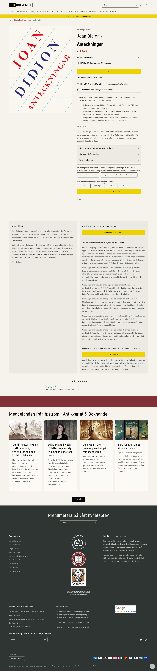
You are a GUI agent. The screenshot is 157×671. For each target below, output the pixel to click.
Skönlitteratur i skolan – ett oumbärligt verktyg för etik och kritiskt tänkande (25, 450)
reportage (97, 186)
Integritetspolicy (65, 666)
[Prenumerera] (95, 522)
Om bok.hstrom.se (15, 541)
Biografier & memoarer (88, 175)
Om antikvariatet (14, 560)
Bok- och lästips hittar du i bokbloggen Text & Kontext (26, 612)
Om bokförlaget (14, 563)
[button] (22, 11)
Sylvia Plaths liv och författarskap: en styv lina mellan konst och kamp (60, 450)
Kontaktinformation (95, 666)
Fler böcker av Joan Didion (113, 233)
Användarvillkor (76, 666)
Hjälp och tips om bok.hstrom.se (19, 627)
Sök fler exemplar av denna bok (109, 192)
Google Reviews (85, 16)
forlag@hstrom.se (82, 618)
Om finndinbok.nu (15, 571)
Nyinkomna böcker (15, 552)
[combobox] (120, 5)
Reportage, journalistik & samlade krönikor (118, 175)
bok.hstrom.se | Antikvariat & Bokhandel (24, 666)
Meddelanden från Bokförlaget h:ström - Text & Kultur (26, 619)
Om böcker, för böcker (16, 623)
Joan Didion (88, 36)
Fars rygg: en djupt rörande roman (129, 446)
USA (83, 186)
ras (111, 186)
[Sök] (136, 5)
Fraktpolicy (85, 666)
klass (124, 186)
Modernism (114, 354)
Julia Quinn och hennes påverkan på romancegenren (94, 448)
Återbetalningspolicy (53, 666)
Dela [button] (80, 199)
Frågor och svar (14, 549)
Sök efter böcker (14, 545)
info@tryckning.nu (82, 615)
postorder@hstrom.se (82, 612)
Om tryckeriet (13, 567)
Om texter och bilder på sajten (19, 556)
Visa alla (79, 499)
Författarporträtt (14, 615)
